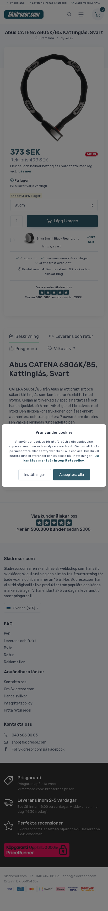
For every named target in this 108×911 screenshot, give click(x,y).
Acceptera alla (71, 475)
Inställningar (34, 475)
